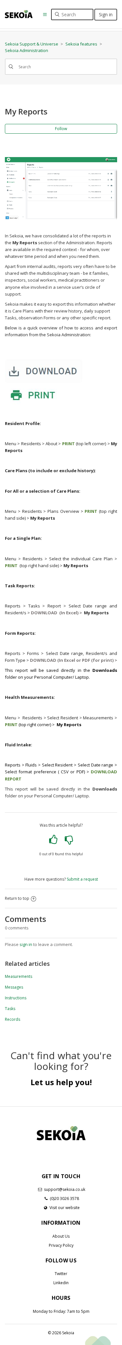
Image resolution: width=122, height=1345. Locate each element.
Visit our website (64, 1207)
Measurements (18, 976)
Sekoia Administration (26, 50)
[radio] (53, 839)
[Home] (19, 14)
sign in (26, 944)
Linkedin (61, 1282)
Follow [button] (61, 128)
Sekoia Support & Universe (31, 44)
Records (12, 1019)
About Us (61, 1236)
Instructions (15, 998)
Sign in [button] (106, 14)
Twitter (61, 1273)
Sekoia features (81, 44)
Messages (14, 987)
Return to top (17, 898)
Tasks (10, 1008)
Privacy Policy (61, 1245)
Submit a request (82, 879)
